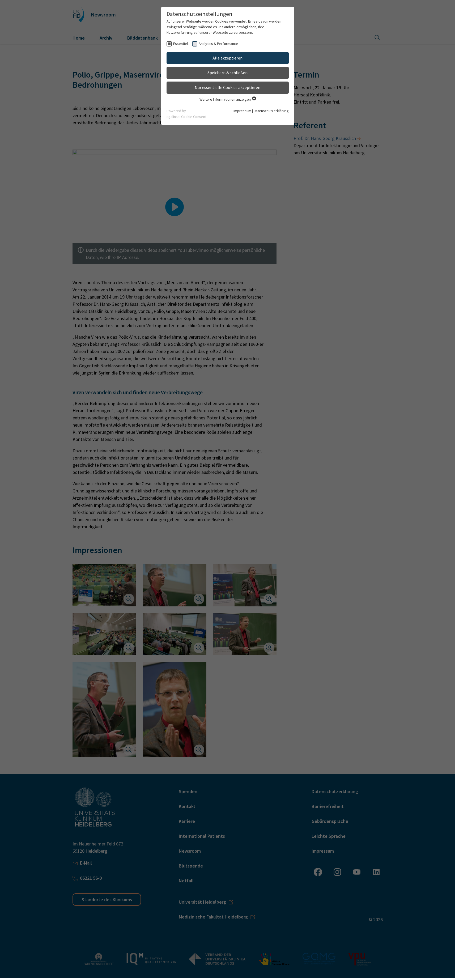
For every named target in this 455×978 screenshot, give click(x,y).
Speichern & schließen (227, 72)
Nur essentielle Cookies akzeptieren (227, 87)
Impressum (242, 110)
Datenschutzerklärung (271, 110)
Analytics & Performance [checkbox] (218, 43)
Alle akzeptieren (227, 58)
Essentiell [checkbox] (181, 43)
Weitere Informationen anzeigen (225, 99)
